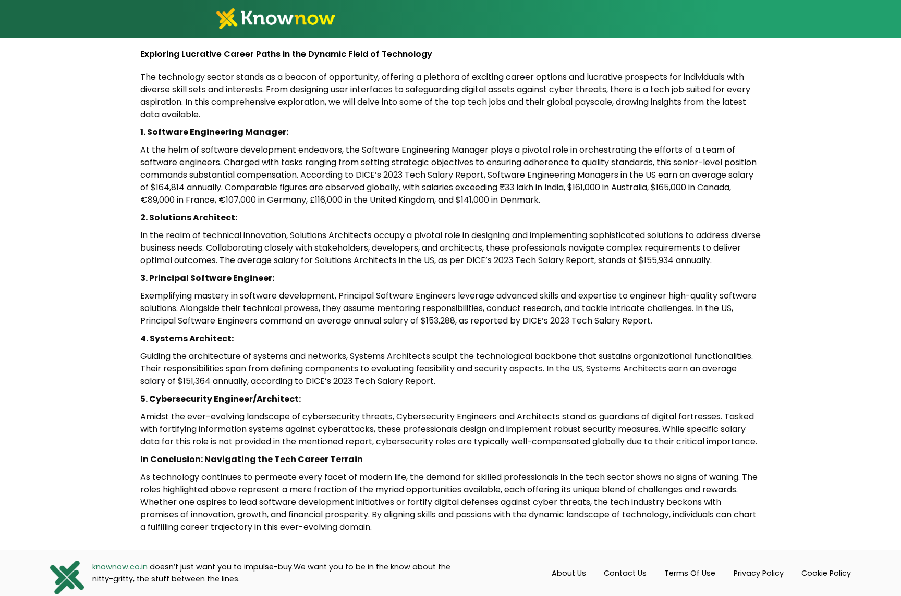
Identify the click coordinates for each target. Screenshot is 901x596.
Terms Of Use (689, 573)
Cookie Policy (826, 573)
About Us (569, 573)
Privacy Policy (759, 573)
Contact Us (625, 573)
